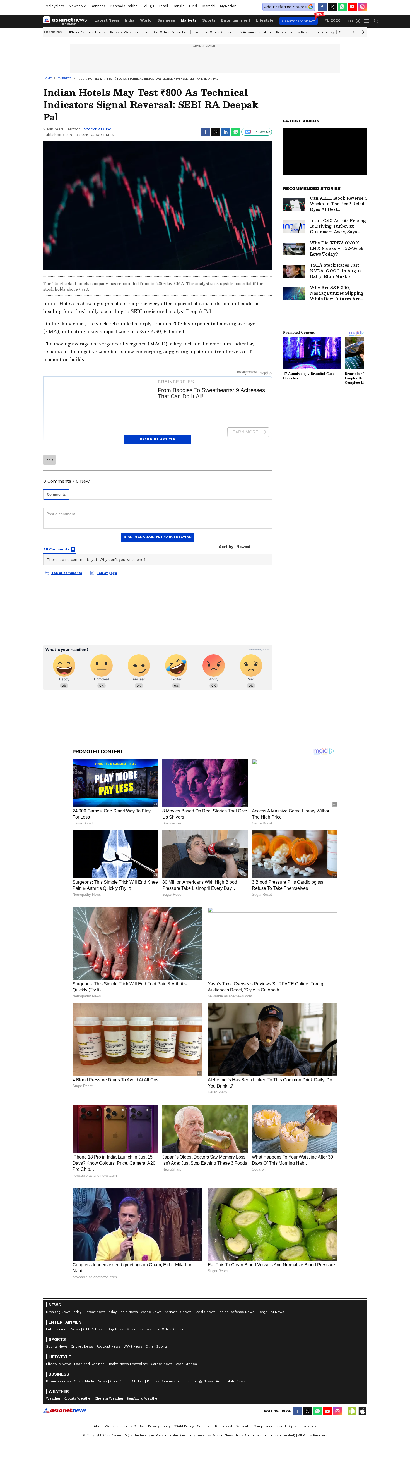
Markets (189, 20)
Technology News (198, 1381)
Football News (108, 1346)
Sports (209, 20)
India (129, 20)
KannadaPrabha (124, 6)
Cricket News (82, 1346)
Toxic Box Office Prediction (165, 32)
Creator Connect (298, 21)
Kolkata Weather (124, 32)
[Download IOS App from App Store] (362, 1411)
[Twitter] (332, 7)
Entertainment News (63, 1329)
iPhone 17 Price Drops (87, 32)
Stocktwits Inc (97, 129)
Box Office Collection (172, 1329)
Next (362, 32)
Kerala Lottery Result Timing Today (305, 32)
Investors (308, 1426)
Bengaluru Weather (143, 1398)
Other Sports (157, 1346)
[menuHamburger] (367, 21)
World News (151, 1312)
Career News (162, 1364)
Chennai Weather (109, 1398)
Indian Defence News (236, 1312)
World (146, 20)
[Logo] (67, 21)
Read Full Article (157, 439)
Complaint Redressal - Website (223, 1426)
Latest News (107, 20)
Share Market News (90, 1381)
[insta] (362, 7)
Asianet (64, 1410)
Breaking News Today (63, 1312)
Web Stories (186, 1364)
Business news (58, 1381)
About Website (106, 1426)
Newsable (77, 6)
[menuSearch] (376, 21)
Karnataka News (178, 1312)
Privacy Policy (159, 1426)
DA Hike (137, 1381)
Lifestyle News (58, 1364)
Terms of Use (133, 1426)
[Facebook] (322, 7)
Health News (118, 1364)
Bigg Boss (116, 1329)
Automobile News (231, 1381)
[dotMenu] (350, 20)
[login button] (359, 21)
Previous (354, 32)
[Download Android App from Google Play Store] (352, 1411)
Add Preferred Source (285, 6)
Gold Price (119, 1381)
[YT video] (352, 7)
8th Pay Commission (164, 1381)
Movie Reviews (139, 1329)
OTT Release (94, 1329)
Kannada (98, 6)
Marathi (208, 6)
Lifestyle (265, 20)
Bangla (178, 6)
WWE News (133, 1346)
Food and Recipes (89, 1364)
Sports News (57, 1346)
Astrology (140, 1364)
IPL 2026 (332, 20)
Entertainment (235, 20)
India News (129, 1312)
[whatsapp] (342, 7)
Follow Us (262, 132)
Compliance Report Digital (276, 1426)
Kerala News (205, 1312)
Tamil (163, 6)
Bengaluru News (270, 1312)
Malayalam (54, 6)
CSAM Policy (183, 1426)
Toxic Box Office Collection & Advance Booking (232, 32)
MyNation (228, 6)
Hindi (193, 6)
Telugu (148, 6)
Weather (53, 1398)
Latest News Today (101, 1312)
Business (166, 20)
